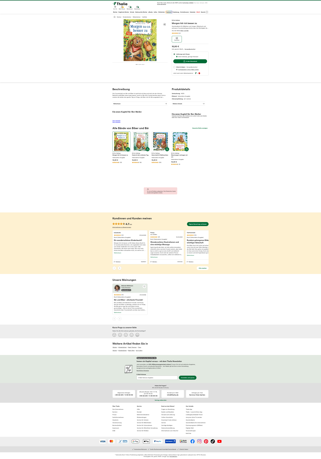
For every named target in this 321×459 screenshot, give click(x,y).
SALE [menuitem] (198, 12)
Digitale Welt (190, 428)
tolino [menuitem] (155, 12)
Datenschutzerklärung (168, 428)
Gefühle (144, 17)
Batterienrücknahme (143, 414)
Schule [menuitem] (132, 12)
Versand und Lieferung (168, 414)
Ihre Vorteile (189, 406)
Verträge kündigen (166, 425)
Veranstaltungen (191, 430)
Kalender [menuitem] (192, 12)
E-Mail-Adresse (141, 374)
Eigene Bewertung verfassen (198, 224)
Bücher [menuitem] (115, 12)
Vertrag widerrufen (160, 400)
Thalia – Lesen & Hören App (194, 412)
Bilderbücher (137, 17)
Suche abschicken (161, 4)
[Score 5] (137, 335)
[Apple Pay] (146, 441)
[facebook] (192, 441)
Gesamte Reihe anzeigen (200, 128)
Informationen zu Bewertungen (121, 227)
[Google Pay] (135, 441)
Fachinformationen (118, 417)
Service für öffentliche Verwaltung (147, 428)
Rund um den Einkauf (167, 406)
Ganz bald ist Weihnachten (160, 148)
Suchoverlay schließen (187, 3)
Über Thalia (116, 406)
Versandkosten (173, 456)
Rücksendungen (141, 417)
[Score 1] (114, 335)
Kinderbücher (127, 17)
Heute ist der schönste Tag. (141, 148)
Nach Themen (132, 347)
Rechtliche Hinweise (143, 370)
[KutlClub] (183, 441)
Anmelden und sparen (187, 378)
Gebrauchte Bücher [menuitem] (141, 12)
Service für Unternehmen (144, 425)
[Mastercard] (111, 441)
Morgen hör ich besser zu (121, 148)
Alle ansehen (203, 268)
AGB (113, 430)
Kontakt (139, 412)
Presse (114, 414)
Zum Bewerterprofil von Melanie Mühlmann (130, 288)
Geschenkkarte (190, 420)
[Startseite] (114, 17)
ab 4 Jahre (139, 350)
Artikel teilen (164, 24)
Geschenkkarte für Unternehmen (196, 422)
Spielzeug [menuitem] (176, 12)
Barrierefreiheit (117, 425)
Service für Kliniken (143, 430)
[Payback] (170, 441)
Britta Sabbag (176, 20)
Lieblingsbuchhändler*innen (194, 414)
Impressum (115, 428)
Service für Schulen (142, 420)
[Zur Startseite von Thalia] (120, 3)
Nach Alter (131, 350)
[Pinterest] (206, 441)
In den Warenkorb (191, 61)
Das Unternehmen (117, 409)
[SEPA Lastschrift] (123, 441)
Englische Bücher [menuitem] (123, 12)
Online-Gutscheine (167, 417)
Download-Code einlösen (169, 420)
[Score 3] (126, 335)
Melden (118, 262)
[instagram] (199, 441)
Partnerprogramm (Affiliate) (194, 425)
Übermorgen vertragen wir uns (180, 148)
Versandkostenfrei (189, 49)
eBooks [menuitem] (150, 12)
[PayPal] (157, 441)
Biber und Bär (184, 30)
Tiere (139, 347)
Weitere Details (177, 104)
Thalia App (189, 409)
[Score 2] (120, 335)
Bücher (119, 17)
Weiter (207, 12)
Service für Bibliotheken (144, 422)
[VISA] (102, 441)
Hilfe (138, 409)
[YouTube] (219, 441)
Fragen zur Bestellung (167, 409)
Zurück (114, 268)
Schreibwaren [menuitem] (184, 12)
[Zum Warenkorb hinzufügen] (128, 149)
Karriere (114, 412)
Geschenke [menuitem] (204, 12)
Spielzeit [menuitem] (169, 12)
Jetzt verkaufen (116, 120)
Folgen (144, 286)
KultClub (188, 433)
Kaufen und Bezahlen (167, 412)
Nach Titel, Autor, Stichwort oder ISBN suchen (169, 3)
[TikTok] (213, 441)
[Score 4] (131, 335)
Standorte (115, 420)
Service (139, 406)
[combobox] (174, 54)
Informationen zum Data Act (169, 430)
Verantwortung (117, 422)
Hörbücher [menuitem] (161, 12)
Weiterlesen (117, 104)
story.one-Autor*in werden (194, 417)
